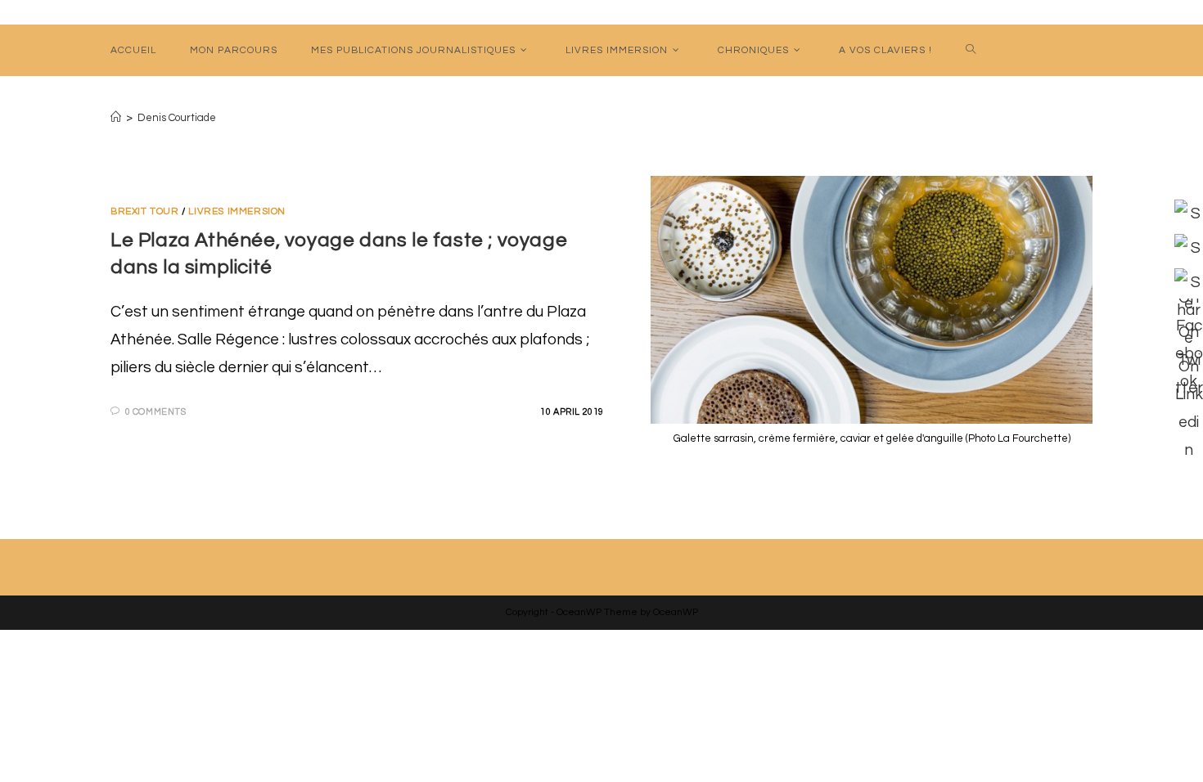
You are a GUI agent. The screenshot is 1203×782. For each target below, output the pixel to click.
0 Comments (156, 411)
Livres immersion (237, 211)
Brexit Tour (144, 211)
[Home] (115, 118)
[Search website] (971, 50)
